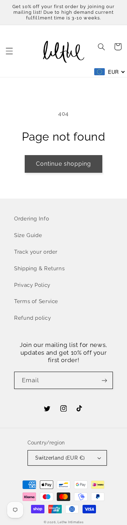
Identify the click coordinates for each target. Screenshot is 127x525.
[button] (9, 51)
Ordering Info (31, 219)
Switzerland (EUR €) (60, 458)
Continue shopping (63, 163)
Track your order (36, 252)
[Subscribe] (104, 380)
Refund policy (32, 318)
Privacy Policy (32, 285)
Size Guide (28, 235)
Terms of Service (36, 301)
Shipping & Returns (39, 268)
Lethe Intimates (70, 522)
